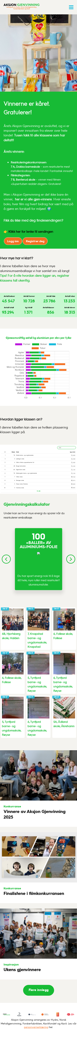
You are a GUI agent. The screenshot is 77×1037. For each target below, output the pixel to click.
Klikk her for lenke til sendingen (30, 231)
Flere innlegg (39, 990)
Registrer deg (35, 241)
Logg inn (13, 241)
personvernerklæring (36, 1027)
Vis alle (38, 491)
